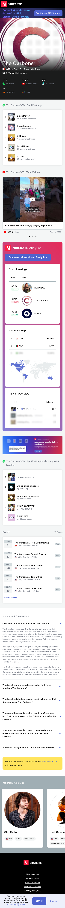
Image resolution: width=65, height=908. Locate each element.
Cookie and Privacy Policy (16, 905)
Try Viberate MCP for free (48, 13)
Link (22, 409)
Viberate (11, 4)
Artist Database (32, 882)
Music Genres (32, 874)
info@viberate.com (49, 761)
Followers (50, 402)
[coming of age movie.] (11, 497)
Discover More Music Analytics (28, 257)
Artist (24, 277)
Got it (39, 901)
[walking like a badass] (11, 487)
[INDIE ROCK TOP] (11, 507)
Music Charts (32, 878)
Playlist (14, 402)
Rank (13, 277)
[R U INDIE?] (11, 517)
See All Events (10, 598)
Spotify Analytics (32, 891)
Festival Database (32, 886)
